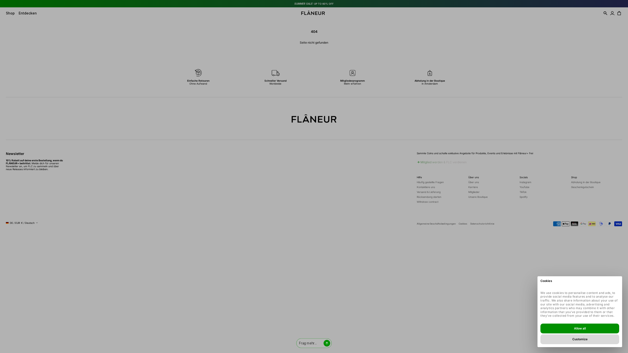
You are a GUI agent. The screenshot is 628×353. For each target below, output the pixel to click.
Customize (580, 339)
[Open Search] (605, 13)
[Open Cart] (619, 13)
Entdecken (28, 13)
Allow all (580, 328)
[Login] (612, 13)
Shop (10, 13)
